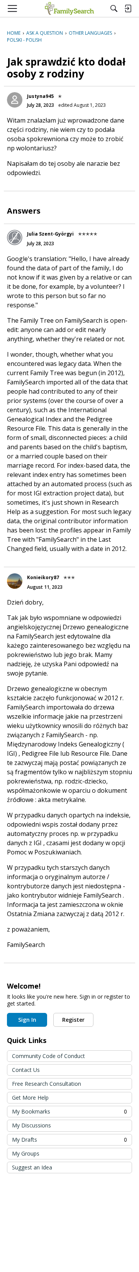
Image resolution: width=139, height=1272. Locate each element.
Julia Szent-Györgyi (50, 234)
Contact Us (26, 1069)
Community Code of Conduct (48, 1056)
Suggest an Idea (32, 1167)
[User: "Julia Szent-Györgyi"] (14, 237)
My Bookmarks (69, 1111)
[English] (69, 8)
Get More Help (30, 1097)
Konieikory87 (43, 577)
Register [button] (73, 1019)
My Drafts (69, 1139)
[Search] (114, 8)
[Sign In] (128, 8)
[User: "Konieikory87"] (14, 581)
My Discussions (31, 1125)
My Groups (25, 1153)
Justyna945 (40, 96)
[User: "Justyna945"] (14, 100)
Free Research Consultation (46, 1083)
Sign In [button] (27, 1019)
